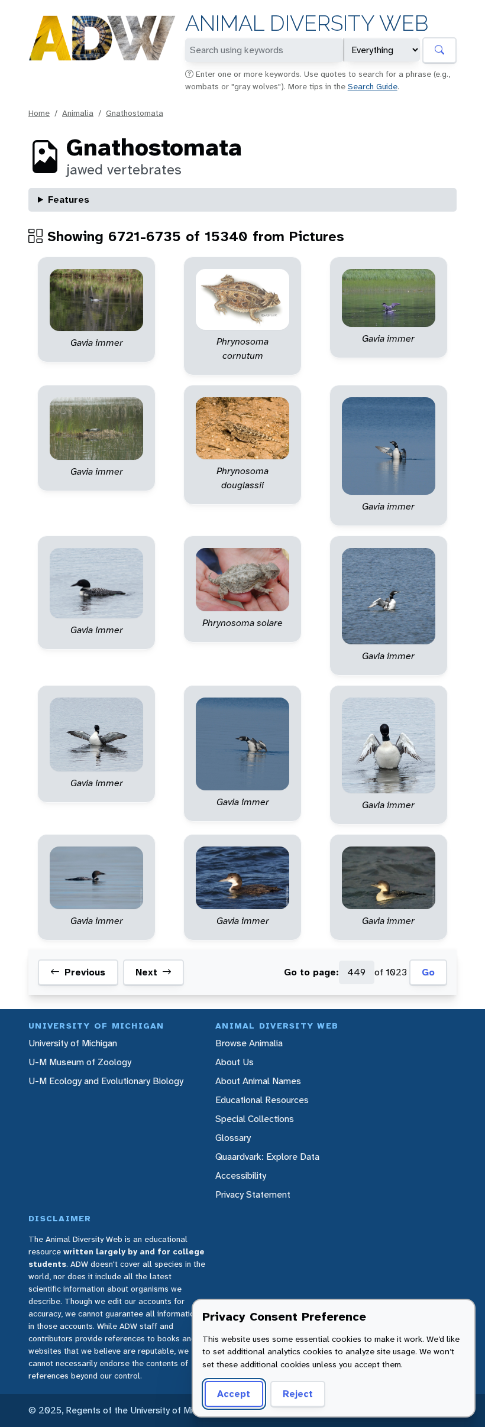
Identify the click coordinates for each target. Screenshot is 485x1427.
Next (146, 972)
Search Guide (372, 86)
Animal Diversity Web (306, 23)
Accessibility (240, 1175)
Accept (233, 1393)
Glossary (233, 1137)
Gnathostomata (134, 113)
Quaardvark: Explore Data (267, 1156)
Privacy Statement (252, 1194)
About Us (234, 1062)
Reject (298, 1393)
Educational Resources (262, 1100)
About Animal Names (258, 1081)
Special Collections (254, 1119)
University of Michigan (72, 1043)
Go (428, 972)
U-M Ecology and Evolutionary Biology (105, 1081)
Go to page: (311, 972)
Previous (84, 972)
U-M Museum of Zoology (79, 1062)
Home (39, 113)
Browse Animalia (249, 1043)
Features (68, 199)
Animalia (77, 113)
